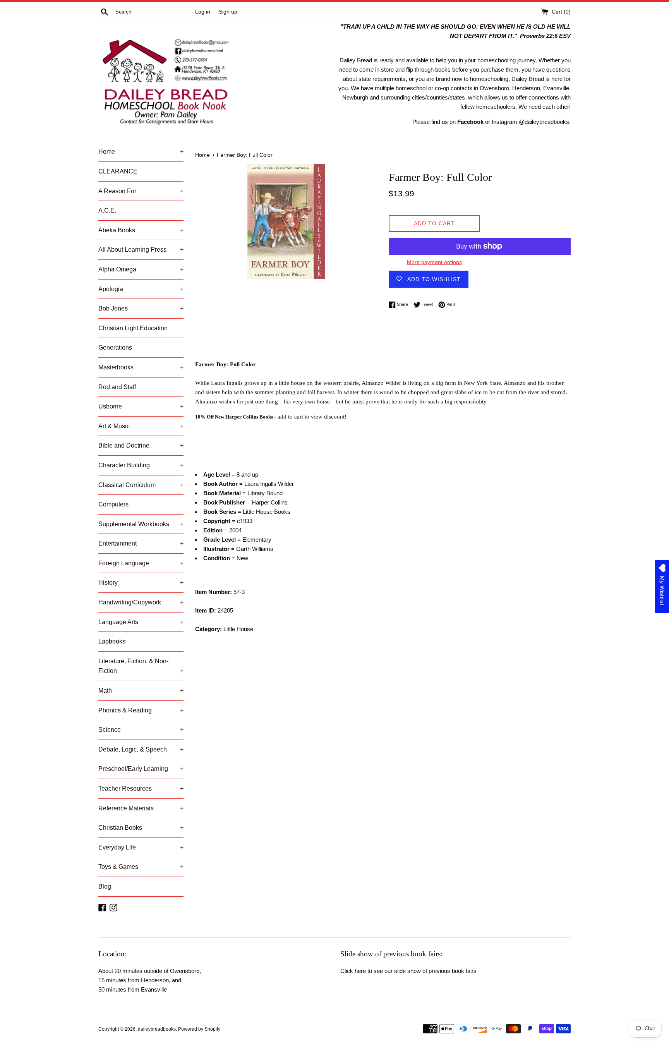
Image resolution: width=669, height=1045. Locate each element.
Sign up (228, 12)
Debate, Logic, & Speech (141, 749)
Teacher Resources (141, 788)
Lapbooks (111, 641)
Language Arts (141, 622)
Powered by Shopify (199, 1029)
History (141, 582)
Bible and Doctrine (141, 445)
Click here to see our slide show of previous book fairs (408, 971)
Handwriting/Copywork (141, 602)
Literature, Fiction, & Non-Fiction (141, 666)
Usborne (141, 406)
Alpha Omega (141, 269)
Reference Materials (141, 808)
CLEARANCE (117, 171)
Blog (104, 886)
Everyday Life (141, 847)
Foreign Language (141, 563)
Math (141, 690)
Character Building (141, 465)
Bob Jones (141, 308)
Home (141, 151)
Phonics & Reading (141, 710)
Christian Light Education (133, 328)
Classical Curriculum (141, 485)
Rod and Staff (117, 387)
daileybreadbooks (157, 1029)
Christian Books (141, 827)
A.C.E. (107, 210)
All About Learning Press (141, 249)
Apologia (141, 289)
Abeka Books (141, 230)
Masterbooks (141, 367)
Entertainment (141, 543)
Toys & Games (141, 866)
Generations (115, 347)
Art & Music (141, 426)
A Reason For (141, 191)
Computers (113, 504)
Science (141, 729)
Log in (202, 12)
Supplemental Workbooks (141, 524)
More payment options (434, 262)
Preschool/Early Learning (141, 768)
